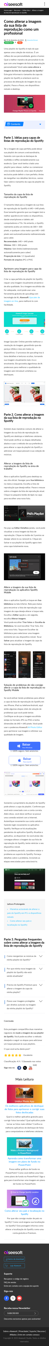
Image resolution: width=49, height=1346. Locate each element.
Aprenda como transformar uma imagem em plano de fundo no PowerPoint (24, 1161)
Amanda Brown (32, 40)
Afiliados (13, 1335)
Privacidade (23, 1331)
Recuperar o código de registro (16, 1279)
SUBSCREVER (13, 1313)
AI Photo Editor (35, 727)
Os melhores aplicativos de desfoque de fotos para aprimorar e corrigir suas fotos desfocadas (24, 1109)
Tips (19, 42)
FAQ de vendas (10, 1282)
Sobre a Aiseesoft (10, 1331)
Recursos (17, 10)
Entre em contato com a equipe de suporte (21, 1286)
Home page (8, 10)
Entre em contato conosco (28, 1335)
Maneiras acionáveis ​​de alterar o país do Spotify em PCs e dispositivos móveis (24, 913)
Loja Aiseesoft (15, 1266)
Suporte (33, 1331)
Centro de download (15, 1259)
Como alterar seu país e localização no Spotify (24, 1212)
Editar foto (26, 10)
